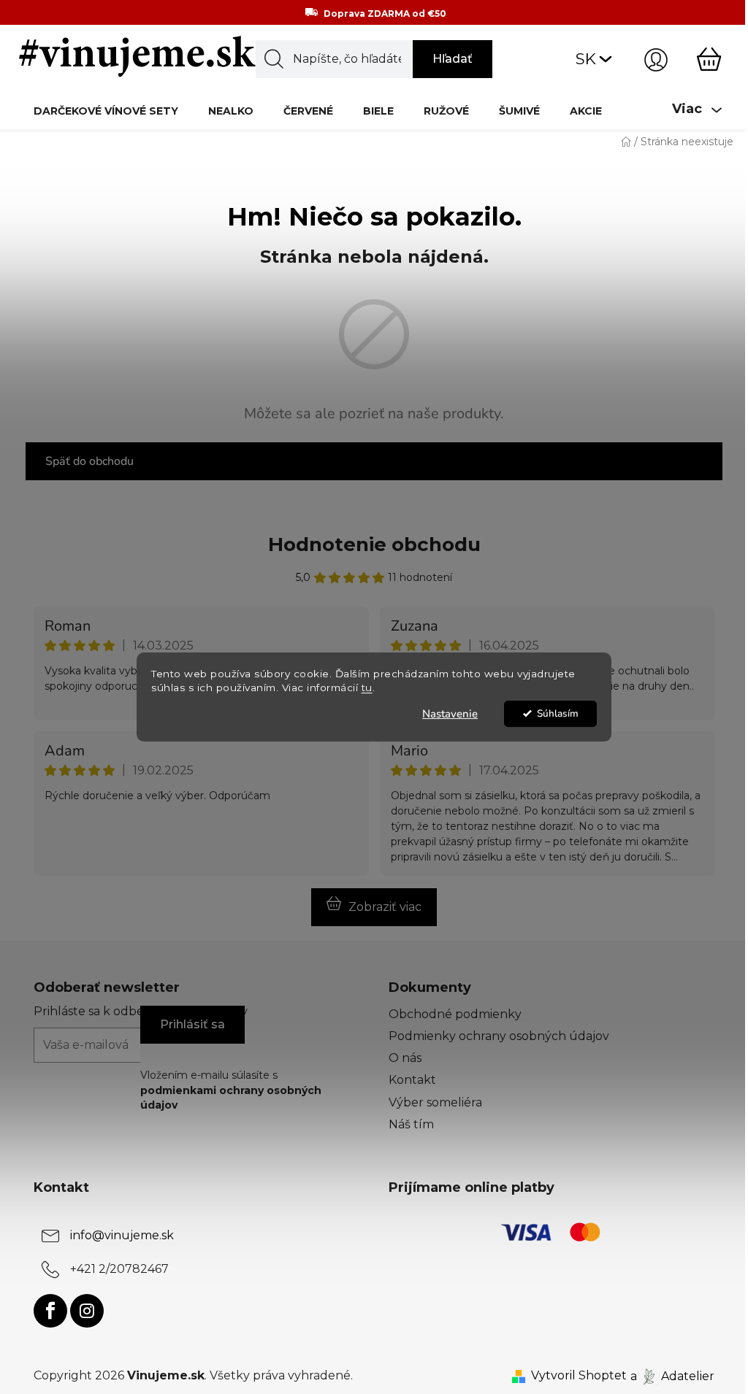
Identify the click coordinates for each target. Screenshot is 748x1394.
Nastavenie (450, 713)
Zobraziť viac (384, 907)
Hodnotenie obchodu (374, 544)
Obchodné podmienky (455, 1014)
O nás (405, 1058)
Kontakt (412, 1080)
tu (367, 687)
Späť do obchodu (89, 461)
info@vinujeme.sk (122, 1235)
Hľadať (452, 59)
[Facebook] (50, 1311)
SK (586, 59)
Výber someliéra (435, 1102)
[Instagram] (87, 1311)
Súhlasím (558, 713)
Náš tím (411, 1124)
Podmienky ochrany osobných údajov (499, 1036)
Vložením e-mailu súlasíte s (230, 1090)
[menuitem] (106, 110)
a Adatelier (672, 1375)
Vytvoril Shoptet (579, 1375)
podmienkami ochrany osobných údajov (230, 1098)
